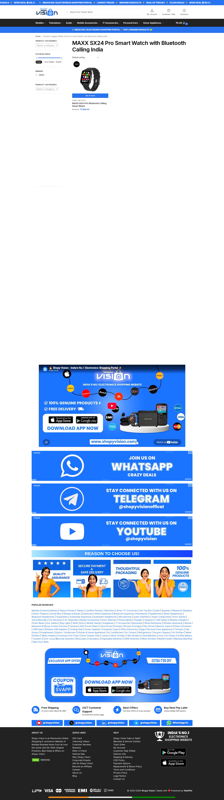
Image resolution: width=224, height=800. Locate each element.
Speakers (166, 610)
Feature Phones (67, 610)
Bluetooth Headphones (43, 616)
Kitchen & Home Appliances (91, 632)
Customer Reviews (81, 744)
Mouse (188, 623)
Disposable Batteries (111, 638)
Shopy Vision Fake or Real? (126, 738)
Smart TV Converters (127, 610)
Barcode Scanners (65, 638)
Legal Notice (119, 776)
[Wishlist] (104, 66)
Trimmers (178, 629)
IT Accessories (123, 623)
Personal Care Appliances (159, 629)
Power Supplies (92, 629)
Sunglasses (108, 623)
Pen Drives (149, 626)
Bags (142, 629)
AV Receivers (56, 620)
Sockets (118, 626)
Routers (128, 626)
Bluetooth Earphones (124, 613)
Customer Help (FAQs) (124, 750)
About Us (77, 772)
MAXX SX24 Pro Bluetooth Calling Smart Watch (89, 104)
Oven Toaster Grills (90, 635)
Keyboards (137, 623)
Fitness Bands (125, 620)
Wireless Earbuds (71, 613)
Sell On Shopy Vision (82, 763)
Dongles (138, 626)
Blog (74, 776)
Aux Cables (52, 623)
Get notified (90, 115)
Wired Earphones (103, 613)
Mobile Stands (94, 623)
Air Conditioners (115, 632)
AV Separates (71, 620)
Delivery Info (119, 754)
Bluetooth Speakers (182, 610)
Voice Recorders (40, 620)
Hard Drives (106, 626)
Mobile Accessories (89, 620)
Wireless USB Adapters (56, 629)
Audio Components (161, 616)
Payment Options (121, 763)
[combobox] (47, 45)
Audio (157, 610)
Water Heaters (49, 635)
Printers (176, 626)
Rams (95, 626)
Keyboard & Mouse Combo (45, 626)
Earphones (87, 613)
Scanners (186, 626)
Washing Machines (183, 638)
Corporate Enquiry (81, 760)
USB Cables (161, 620)
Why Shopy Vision (81, 757)
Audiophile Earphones (80, 616)
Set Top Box (146, 610)
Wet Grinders (133, 635)
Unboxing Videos (80, 741)
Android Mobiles (49, 610)
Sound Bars (55, 613)
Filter (39, 62)
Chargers (138, 620)
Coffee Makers (184, 635)
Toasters (37, 638)
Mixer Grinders (118, 635)
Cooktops (63, 635)
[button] (182, 23)
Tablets (80, 610)
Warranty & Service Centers (127, 741)
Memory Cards (163, 626)
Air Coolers (130, 632)
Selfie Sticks (79, 623)
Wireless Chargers (178, 620)
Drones (63, 626)
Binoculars (81, 638)
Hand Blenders (149, 635)
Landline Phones (94, 610)
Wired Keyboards (152, 623)
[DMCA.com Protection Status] (51, 760)
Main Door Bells (41, 641)
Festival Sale (78, 754)
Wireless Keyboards (173, 623)
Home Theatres (40, 613)
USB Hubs (38, 629)
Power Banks (38, 623)
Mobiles (35, 610)
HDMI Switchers (132, 638)
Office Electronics (129, 629)
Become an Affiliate (82, 766)
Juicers (105, 635)
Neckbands (141, 613)
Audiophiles (62, 616)
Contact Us (119, 779)
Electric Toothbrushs (65, 632)
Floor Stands (179, 616)
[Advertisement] (49, 141)
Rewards (76, 747)
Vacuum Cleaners (161, 632)
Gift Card (77, 738)
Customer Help (168, 14)
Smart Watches (79, 100)
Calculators (94, 638)
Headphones (155, 613)
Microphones (125, 616)
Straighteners (46, 632)
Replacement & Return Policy (127, 766)
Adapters (149, 620)
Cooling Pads (76, 629)
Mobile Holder (165, 638)
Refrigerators (144, 632)
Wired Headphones (173, 613)
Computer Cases (110, 629)
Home (38, 36)
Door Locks (49, 638)
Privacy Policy (120, 772)
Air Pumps (170, 635)
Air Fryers (74, 635)
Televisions (109, 610)
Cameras (73, 626)
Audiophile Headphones (105, 616)
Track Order (119, 744)
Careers (76, 769)
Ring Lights (65, 623)
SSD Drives (85, 626)
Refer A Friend (79, 750)
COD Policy (119, 760)
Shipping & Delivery (123, 757)
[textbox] (47, 45)
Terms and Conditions (124, 769)
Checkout (184, 14)
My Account (152, 14)
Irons (160, 635)
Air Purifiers (178, 632)
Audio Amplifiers (142, 616)
